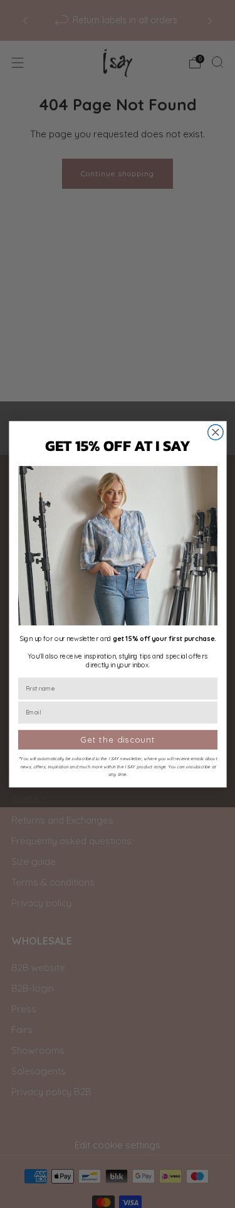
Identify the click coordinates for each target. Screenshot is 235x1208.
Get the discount (117, 739)
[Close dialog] (214, 432)
